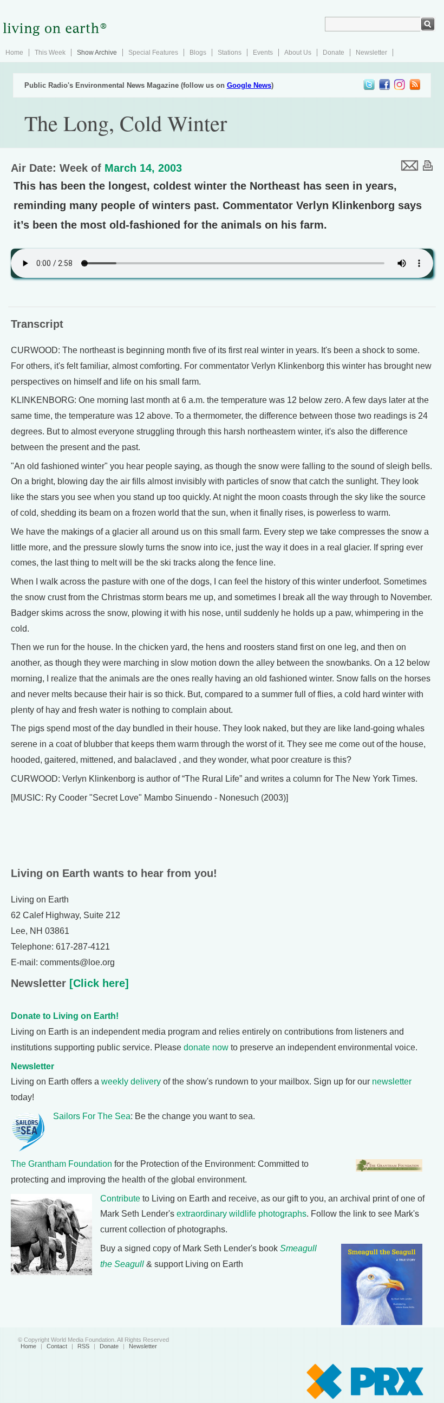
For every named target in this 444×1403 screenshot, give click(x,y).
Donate (333, 52)
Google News (249, 85)
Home (14, 52)
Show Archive (97, 52)
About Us (297, 52)
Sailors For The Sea (91, 1116)
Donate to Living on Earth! (65, 1016)
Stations (229, 52)
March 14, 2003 (143, 168)
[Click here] (97, 983)
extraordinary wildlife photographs (241, 1213)
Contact (57, 1346)
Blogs (198, 52)
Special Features (153, 52)
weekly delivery (131, 1081)
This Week (50, 52)
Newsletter (371, 52)
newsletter (392, 1081)
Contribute (120, 1198)
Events (263, 52)
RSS (83, 1346)
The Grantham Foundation (61, 1163)
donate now (206, 1047)
